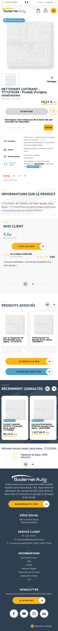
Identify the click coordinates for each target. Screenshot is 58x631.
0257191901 (39, 164)
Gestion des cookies (29, 576)
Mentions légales (29, 568)
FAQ (29, 561)
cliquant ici (32, 166)
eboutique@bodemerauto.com (31, 540)
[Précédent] (25, 284)
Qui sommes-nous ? (29, 558)
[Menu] (53, 10)
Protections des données (29, 572)
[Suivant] (32, 284)
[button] (29, 44)
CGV (29, 579)
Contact (29, 565)
